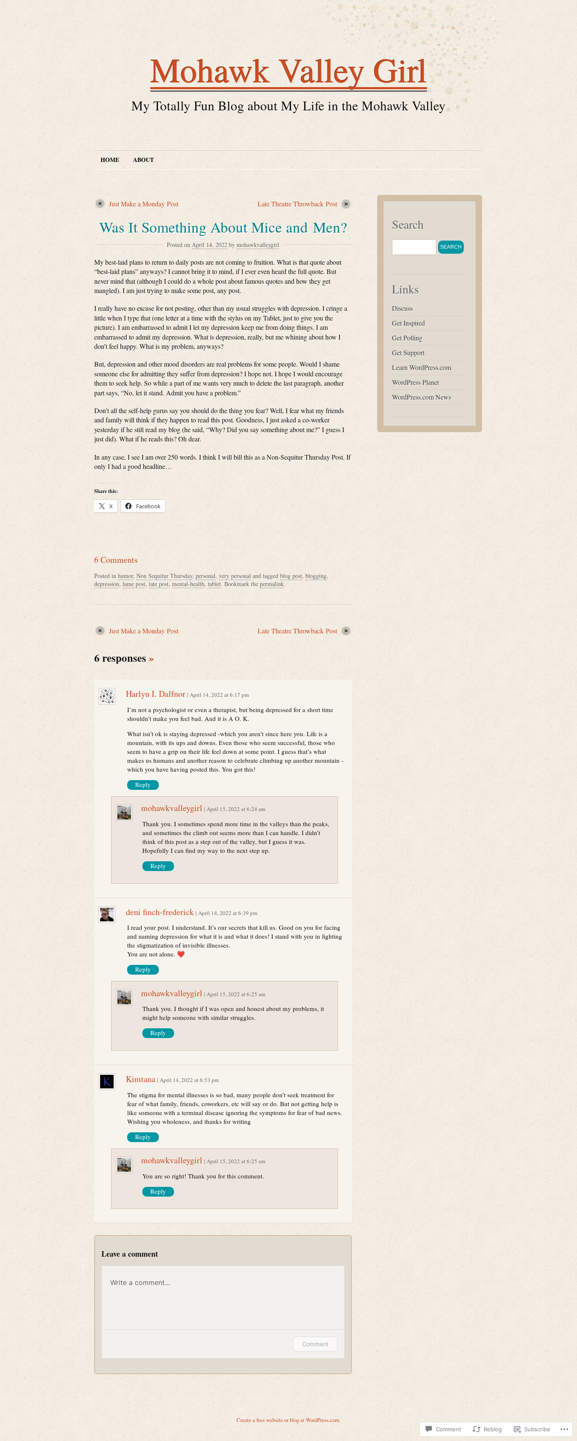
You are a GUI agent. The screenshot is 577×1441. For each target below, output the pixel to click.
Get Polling (407, 337)
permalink (272, 584)
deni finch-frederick (160, 912)
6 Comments (116, 559)
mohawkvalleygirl (258, 245)
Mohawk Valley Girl (288, 69)
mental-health (188, 584)
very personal (235, 576)
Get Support (408, 352)
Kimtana (140, 1079)
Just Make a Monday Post (143, 203)
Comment (315, 1344)
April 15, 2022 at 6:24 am (236, 809)
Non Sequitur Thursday (164, 576)
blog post (291, 576)
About (143, 159)
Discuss (402, 308)
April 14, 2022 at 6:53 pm (189, 1080)
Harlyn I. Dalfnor (155, 693)
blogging (316, 576)
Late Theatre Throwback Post (297, 203)
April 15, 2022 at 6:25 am (236, 994)
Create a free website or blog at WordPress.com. (288, 1420)
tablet (214, 584)
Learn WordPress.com (421, 367)
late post (159, 584)
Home (110, 159)
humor (125, 576)
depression (106, 584)
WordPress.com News (421, 396)
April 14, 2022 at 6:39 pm (227, 913)
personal (205, 576)
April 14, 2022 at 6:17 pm (219, 695)
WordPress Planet (415, 382)
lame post (133, 584)
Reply (143, 784)
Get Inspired (408, 322)
